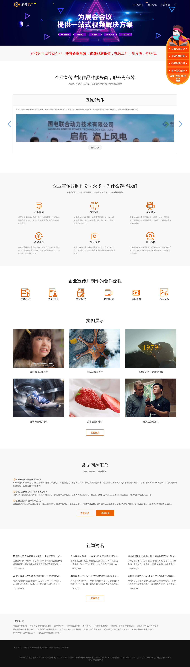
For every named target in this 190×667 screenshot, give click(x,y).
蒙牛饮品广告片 (95, 421)
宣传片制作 (138, 4)
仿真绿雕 (65, 647)
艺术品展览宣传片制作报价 (49, 633)
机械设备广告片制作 (92, 629)
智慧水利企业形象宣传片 (151, 372)
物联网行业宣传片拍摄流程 (122, 626)
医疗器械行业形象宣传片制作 (95, 626)
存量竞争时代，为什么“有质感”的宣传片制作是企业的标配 (99, 576)
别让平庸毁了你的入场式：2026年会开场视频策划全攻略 (156, 576)
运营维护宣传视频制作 (47, 629)
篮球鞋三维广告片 (39, 421)
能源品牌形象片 (151, 421)
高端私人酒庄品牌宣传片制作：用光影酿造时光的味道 (40, 556)
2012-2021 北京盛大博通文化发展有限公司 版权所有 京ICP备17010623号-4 (51, 657)
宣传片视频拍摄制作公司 (40, 626)
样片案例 (165, 4)
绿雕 (51, 647)
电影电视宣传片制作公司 (143, 629)
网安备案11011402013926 (97, 657)
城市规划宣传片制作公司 (24, 629)
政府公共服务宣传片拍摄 (70, 629)
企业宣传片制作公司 (39, 647)
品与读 (57, 647)
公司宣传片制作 (73, 626)
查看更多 (95, 432)
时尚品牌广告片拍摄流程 (24, 633)
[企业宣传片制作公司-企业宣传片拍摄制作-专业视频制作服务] (23, 4)
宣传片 (26, 647)
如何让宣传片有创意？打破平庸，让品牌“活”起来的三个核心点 (44, 576)
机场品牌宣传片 (95, 372)
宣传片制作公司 (20, 626)
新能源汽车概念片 (39, 372)
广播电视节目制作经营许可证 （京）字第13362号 (131, 657)
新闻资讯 (152, 4)
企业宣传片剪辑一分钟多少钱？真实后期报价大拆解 (96, 556)
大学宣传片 (59, 626)
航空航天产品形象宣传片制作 (116, 629)
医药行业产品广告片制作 (147, 626)
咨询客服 (95, 147)
